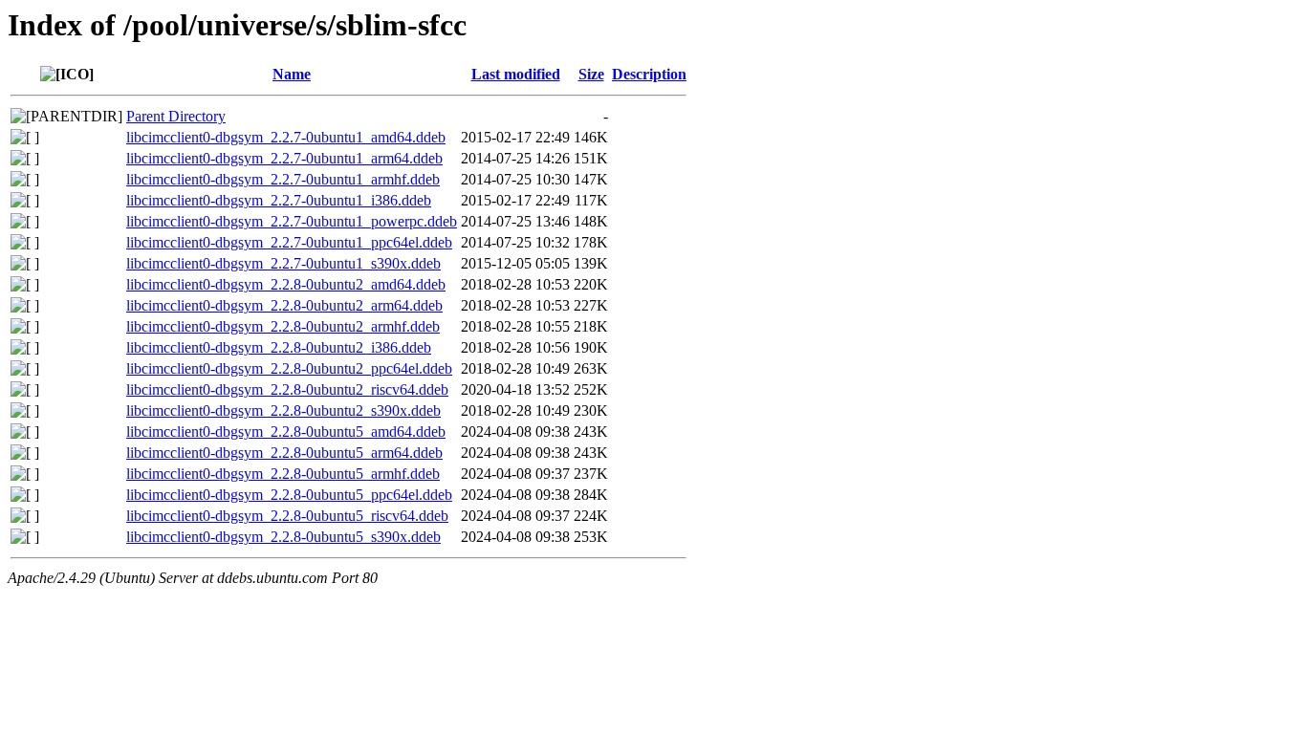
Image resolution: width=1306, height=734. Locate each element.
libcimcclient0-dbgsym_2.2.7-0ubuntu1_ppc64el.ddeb (289, 242)
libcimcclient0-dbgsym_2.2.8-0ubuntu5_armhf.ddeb (283, 473)
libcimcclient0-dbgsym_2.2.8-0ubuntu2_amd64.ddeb (286, 284)
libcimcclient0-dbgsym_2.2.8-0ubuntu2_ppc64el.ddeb (289, 368)
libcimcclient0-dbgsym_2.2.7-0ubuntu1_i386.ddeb (278, 200)
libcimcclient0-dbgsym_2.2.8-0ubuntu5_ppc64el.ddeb (289, 494)
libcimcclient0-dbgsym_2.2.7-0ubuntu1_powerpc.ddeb (291, 221)
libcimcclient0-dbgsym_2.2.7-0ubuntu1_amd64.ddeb (286, 137)
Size (591, 74)
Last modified (515, 74)
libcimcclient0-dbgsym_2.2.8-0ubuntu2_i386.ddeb (278, 347)
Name (291, 74)
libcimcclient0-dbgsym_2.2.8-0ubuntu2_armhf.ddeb (283, 326)
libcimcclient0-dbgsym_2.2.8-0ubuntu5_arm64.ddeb (284, 452)
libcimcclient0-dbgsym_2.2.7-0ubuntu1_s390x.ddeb (283, 263)
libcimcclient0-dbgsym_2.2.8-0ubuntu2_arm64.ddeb (284, 305)
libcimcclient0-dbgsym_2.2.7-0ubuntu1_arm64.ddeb (284, 158)
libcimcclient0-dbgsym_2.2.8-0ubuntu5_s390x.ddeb (283, 537)
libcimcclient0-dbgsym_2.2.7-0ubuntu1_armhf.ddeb (283, 179)
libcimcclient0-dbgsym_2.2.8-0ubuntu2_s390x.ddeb (283, 410)
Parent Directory (176, 116)
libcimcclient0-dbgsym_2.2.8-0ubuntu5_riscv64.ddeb (287, 515)
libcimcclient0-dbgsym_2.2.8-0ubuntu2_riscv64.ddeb (287, 389)
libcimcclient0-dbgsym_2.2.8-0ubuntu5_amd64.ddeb (286, 431)
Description (649, 74)
